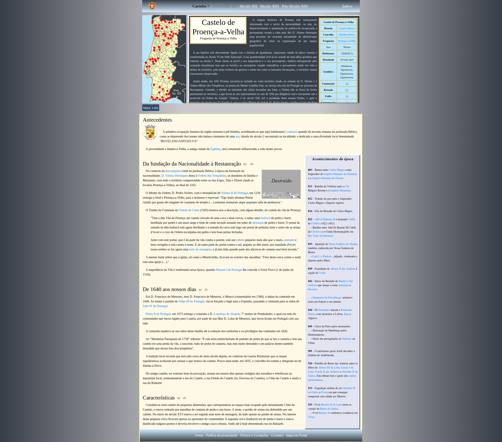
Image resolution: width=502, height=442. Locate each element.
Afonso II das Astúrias (342, 268)
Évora (324, 392)
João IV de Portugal (155, 306)
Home (199, 435)
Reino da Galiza (329, 408)
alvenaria (258, 222)
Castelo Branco (347, 28)
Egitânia (215, 149)
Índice (347, 6)
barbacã (265, 218)
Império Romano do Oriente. (328, 178)
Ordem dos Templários (212, 175)
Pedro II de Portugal (158, 314)
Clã (347, 186)
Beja (346, 314)
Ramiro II (324, 413)
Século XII (248, 6)
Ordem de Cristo (189, 210)
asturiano (344, 285)
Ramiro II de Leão (331, 404)
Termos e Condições (254, 435)
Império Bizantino (340, 190)
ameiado (289, 240)
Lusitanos (291, 131)
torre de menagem (200, 249)
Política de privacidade (221, 435)
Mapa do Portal (296, 435)
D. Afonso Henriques (174, 175)
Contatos (277, 435)
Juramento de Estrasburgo (327, 297)
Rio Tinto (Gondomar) (320, 235)
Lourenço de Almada (227, 314)
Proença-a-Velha (347, 40)
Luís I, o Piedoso (322, 256)
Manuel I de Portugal (229, 269)
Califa (351, 219)
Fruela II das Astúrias (327, 371)
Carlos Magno (337, 170)
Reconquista (173, 171)
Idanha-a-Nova (347, 34)
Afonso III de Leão (328, 367)
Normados (324, 310)
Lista (155, 107)
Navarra (312, 289)
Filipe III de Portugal (191, 301)
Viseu (322, 273)
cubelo (240, 240)
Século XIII (269, 6)
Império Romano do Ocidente (340, 174)
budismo (347, 338)
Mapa (146, 107)
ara (237, 136)
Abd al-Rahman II (325, 219)
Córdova (316, 223)
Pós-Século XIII (295, 6)
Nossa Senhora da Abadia (343, 244)
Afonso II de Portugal (234, 193)
